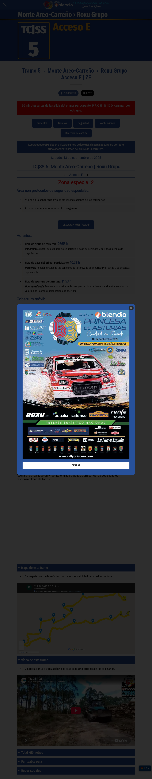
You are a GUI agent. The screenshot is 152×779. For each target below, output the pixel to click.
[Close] (131, 308)
